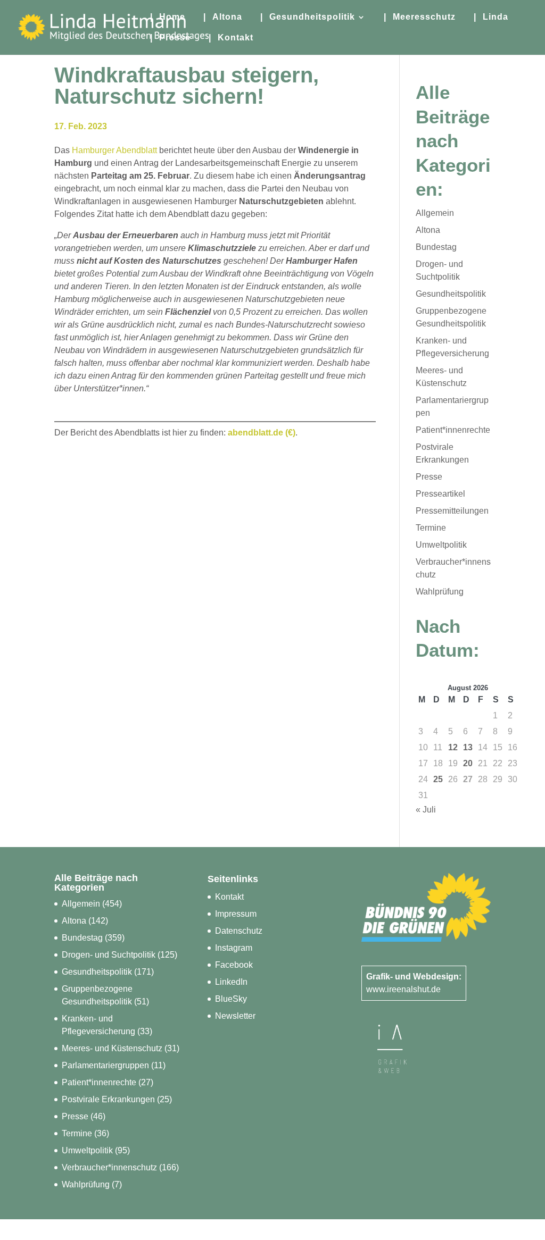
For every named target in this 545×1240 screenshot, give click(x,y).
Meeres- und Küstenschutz (112, 1048)
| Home (167, 17)
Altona (428, 229)
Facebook (234, 964)
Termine (431, 527)
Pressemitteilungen (452, 510)
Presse (429, 476)
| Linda (491, 17)
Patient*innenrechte (453, 429)
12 (453, 747)
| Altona (222, 17)
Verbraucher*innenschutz (109, 1167)
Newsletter (235, 1015)
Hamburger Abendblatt (114, 150)
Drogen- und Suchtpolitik (108, 954)
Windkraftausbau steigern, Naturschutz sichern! (186, 85)
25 (438, 779)
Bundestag (436, 247)
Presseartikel (440, 493)
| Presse (170, 38)
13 (468, 747)
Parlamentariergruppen (105, 1065)
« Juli (426, 809)
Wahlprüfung (440, 591)
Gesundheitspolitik (451, 293)
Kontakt (229, 896)
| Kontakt (231, 38)
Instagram (233, 947)
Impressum (236, 913)
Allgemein (435, 212)
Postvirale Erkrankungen (108, 1099)
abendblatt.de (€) (261, 432)
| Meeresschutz (420, 17)
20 (468, 763)
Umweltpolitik (441, 544)
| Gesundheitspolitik (307, 17)
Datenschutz (238, 930)
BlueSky (231, 998)
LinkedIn (231, 981)
